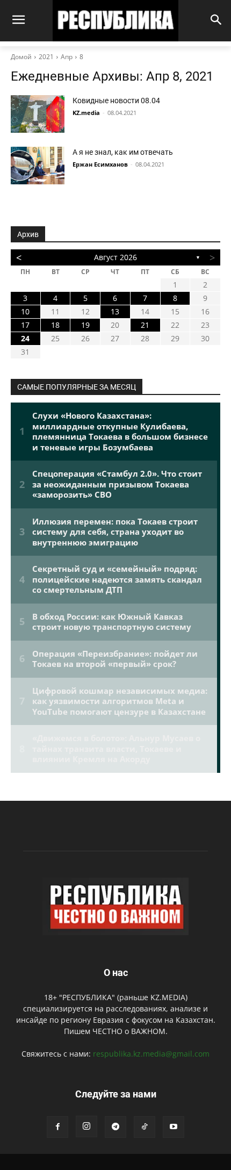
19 (85, 325)
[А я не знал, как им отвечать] (37, 165)
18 (55, 325)
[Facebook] (57, 1127)
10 (25, 311)
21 (145, 325)
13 (115, 311)
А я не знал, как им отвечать (123, 152)
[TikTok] (144, 1127)
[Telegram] (115, 1127)
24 (25, 338)
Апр (67, 56)
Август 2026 (115, 257)
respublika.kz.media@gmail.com (151, 1054)
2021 (46, 56)
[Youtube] (173, 1127)
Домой (21, 56)
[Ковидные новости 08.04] (37, 114)
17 (25, 325)
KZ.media (86, 113)
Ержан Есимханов (100, 164)
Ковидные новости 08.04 (116, 100)
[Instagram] (86, 1126)
